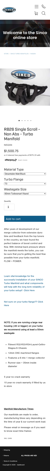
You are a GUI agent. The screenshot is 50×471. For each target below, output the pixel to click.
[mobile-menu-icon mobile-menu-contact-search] (43, 13)
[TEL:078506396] (43, 6)
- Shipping (6, 450)
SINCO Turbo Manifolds (20, 54)
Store (6, 54)
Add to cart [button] (13, 219)
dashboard (21, 465)
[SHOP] (36, 13)
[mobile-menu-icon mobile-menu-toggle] (36, 6)
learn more (22, 160)
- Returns (6, 455)
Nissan (33, 54)
